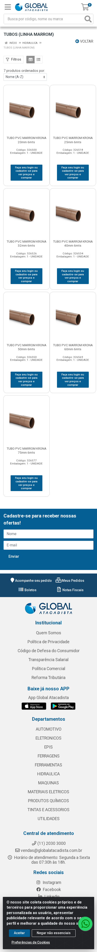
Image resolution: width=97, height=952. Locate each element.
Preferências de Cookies (31, 942)
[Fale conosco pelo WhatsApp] (85, 924)
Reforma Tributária (48, 677)
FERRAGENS (49, 756)
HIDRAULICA (48, 774)
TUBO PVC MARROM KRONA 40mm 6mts (73, 243)
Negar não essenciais (54, 933)
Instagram (51, 882)
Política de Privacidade (48, 641)
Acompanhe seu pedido (33, 580)
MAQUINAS (48, 783)
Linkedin (52, 896)
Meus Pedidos (72, 580)
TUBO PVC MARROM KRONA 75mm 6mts (26, 450)
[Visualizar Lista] (38, 59)
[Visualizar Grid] (30, 59)
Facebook (51, 889)
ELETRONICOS (48, 738)
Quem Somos (48, 633)
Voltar (86, 41)
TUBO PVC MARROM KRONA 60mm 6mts (73, 347)
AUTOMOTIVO (48, 729)
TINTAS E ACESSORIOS (48, 809)
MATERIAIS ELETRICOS (48, 791)
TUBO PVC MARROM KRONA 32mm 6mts (26, 243)
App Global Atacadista (48, 697)
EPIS (48, 747)
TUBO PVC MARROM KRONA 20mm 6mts (26, 140)
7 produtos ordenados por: (24, 71)
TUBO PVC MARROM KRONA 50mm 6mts (26, 347)
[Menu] (8, 7)
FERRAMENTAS (48, 765)
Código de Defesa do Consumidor (49, 650)
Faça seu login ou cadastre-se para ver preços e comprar (26, 172)
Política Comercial (48, 668)
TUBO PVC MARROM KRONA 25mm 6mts (73, 140)
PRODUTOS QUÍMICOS (48, 800)
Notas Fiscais (73, 590)
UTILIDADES (49, 818)
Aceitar (19, 933)
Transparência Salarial (48, 659)
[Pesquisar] (88, 19)
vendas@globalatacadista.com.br (51, 850)
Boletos (30, 590)
